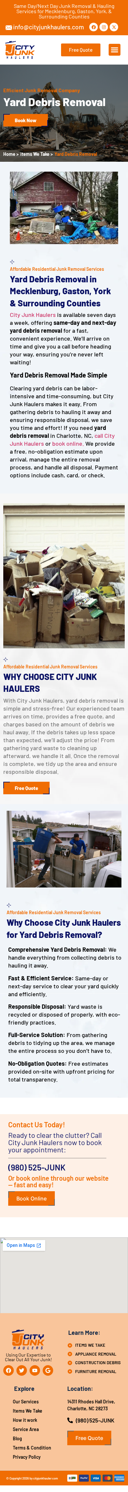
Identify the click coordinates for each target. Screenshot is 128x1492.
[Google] (48, 1370)
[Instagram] (103, 27)
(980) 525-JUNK (37, 1167)
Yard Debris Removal (75, 154)
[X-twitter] (114, 27)
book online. (68, 443)
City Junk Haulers (33, 314)
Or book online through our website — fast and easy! (58, 1181)
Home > (11, 154)
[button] (114, 49)
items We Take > (36, 154)
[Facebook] (93, 27)
